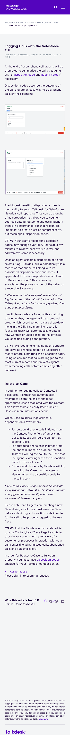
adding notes (49, 74)
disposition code (24, 74)
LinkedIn (62, 601)
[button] (45, 600)
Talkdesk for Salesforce (23, 25)
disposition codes (48, 559)
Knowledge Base (14, 22)
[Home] (16, 7)
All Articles (18, 571)
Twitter (56, 601)
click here (43, 719)
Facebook (50, 601)
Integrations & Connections (43, 22)
